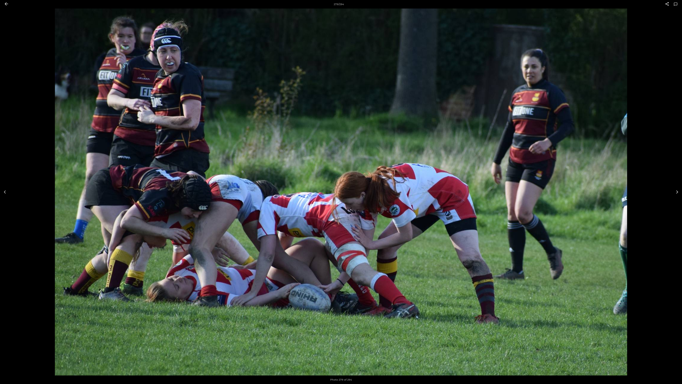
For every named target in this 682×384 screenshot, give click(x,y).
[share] (667, 4)
